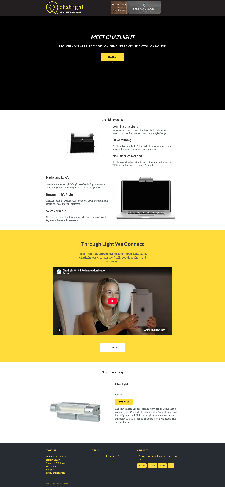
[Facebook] (106, 456)
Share (153, 465)
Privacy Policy (53, 460)
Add (171, 465)
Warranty (51, 466)
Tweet (143, 465)
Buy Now (112, 347)
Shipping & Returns (55, 463)
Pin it (163, 465)
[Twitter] (110, 456)
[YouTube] (114, 456)
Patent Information (55, 473)
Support (50, 469)
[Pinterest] (118, 456)
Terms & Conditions (56, 456)
